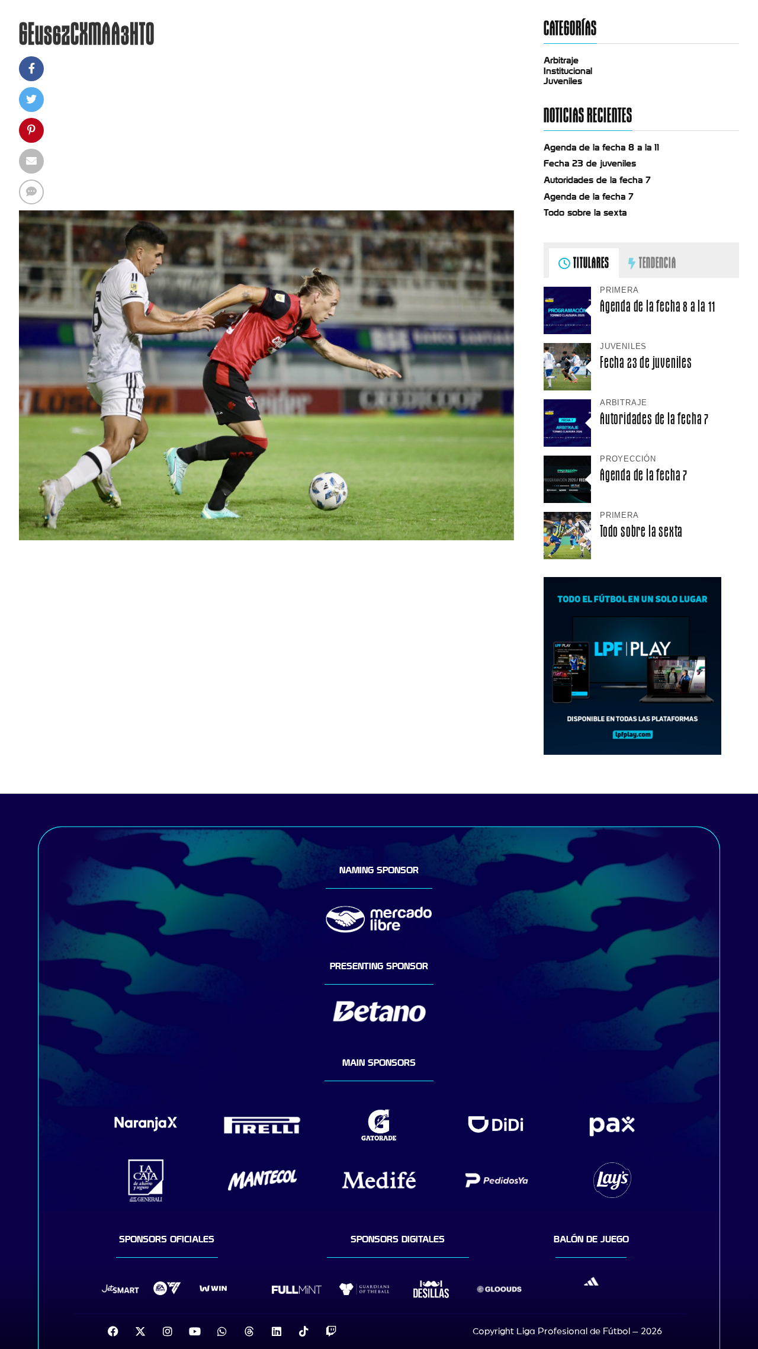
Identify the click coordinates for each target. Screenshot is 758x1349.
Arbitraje (561, 60)
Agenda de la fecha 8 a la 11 (601, 147)
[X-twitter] (140, 1331)
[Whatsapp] (222, 1331)
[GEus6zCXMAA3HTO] (266, 537)
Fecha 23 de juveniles (590, 163)
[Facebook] (113, 1331)
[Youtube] (194, 1331)
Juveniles (563, 81)
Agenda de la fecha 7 (589, 196)
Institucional (568, 71)
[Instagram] (167, 1331)
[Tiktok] (303, 1331)
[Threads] (249, 1331)
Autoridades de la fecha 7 (597, 180)
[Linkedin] (276, 1331)
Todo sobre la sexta (585, 212)
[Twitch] (331, 1331)
